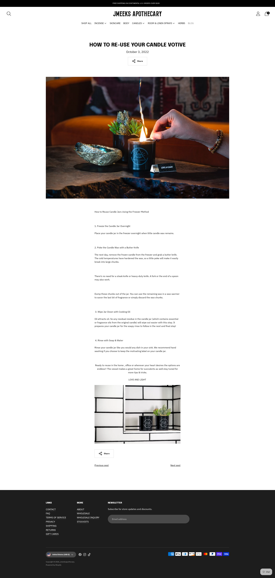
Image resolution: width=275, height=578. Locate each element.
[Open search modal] (9, 14)
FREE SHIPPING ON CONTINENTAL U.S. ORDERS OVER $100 (136, 3)
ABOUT (80, 509)
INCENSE (99, 23)
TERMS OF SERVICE (56, 517)
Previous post (102, 465)
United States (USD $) (61, 554)
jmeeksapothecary (67, 562)
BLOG (191, 23)
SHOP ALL (86, 23)
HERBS (181, 23)
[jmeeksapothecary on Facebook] (80, 555)
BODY (126, 23)
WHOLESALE (83, 513)
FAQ (48, 513)
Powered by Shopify (53, 565)
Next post (175, 465)
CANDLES (137, 23)
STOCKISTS (83, 521)
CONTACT (51, 509)
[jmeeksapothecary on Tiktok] (89, 555)
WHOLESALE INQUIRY (88, 517)
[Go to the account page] (258, 14)
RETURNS (51, 529)
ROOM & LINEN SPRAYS (160, 23)
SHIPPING (51, 525)
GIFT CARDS (52, 534)
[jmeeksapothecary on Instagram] (84, 555)
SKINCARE (115, 23)
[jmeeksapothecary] (137, 14)
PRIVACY (50, 521)
